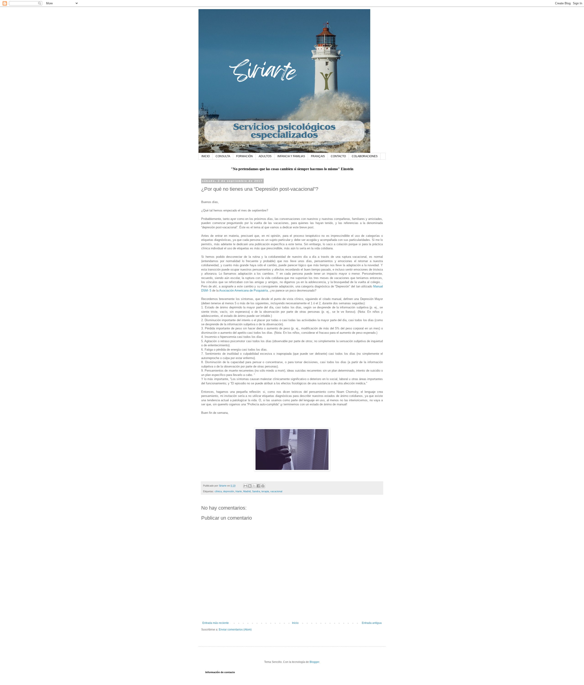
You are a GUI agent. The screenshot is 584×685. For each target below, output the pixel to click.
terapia (265, 491)
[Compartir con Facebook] (258, 486)
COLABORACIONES (365, 156)
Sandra (256, 491)
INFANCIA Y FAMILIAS (291, 156)
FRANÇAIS (318, 156)
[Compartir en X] (254, 486)
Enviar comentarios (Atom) (235, 629)
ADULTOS (265, 156)
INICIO (205, 156)
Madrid (247, 491)
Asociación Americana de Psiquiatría (243, 290)
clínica (218, 491)
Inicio (295, 623)
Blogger (314, 662)
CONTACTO (338, 156)
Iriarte (238, 491)
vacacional (276, 491)
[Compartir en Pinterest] (263, 486)
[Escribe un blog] (250, 486)
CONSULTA (223, 156)
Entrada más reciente (215, 623)
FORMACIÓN (244, 156)
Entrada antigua (372, 623)
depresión (228, 491)
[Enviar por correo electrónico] (245, 486)
